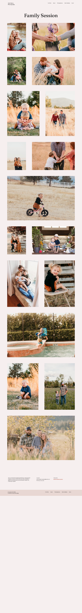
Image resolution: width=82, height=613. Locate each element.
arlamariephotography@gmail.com (43, 479)
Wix (18, 493)
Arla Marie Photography (11, 3)
